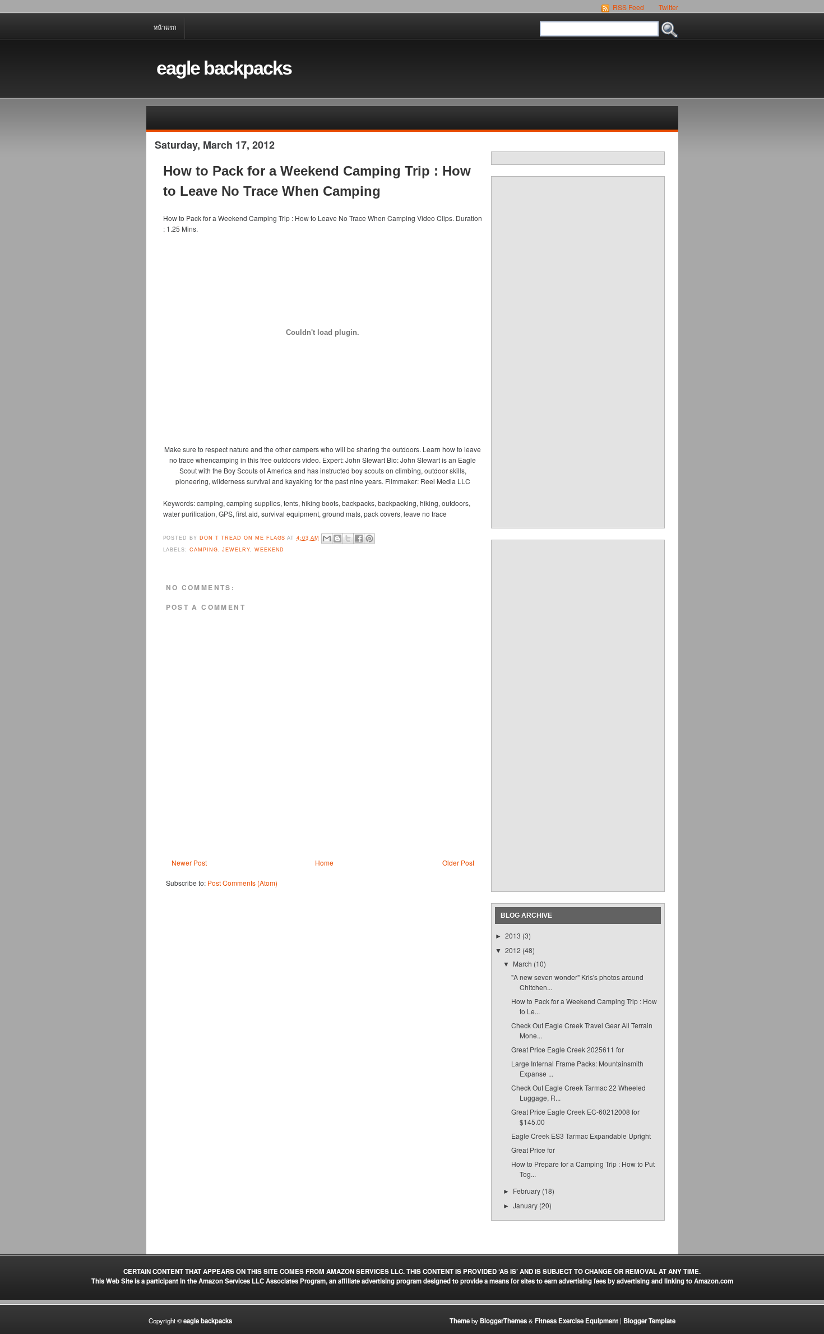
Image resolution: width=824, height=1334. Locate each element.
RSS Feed (627, 7)
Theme (460, 1321)
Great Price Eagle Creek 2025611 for (567, 1049)
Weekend (269, 550)
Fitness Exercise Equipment (576, 1321)
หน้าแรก (165, 27)
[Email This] (326, 538)
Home (324, 862)
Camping (203, 550)
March (523, 963)
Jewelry (236, 550)
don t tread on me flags (243, 538)
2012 (513, 950)
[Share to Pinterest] (369, 538)
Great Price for (533, 1149)
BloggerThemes (503, 1321)
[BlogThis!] (337, 538)
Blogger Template (649, 1321)
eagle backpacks (223, 68)
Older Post (458, 862)
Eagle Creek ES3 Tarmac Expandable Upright (581, 1135)
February (527, 1190)
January (526, 1205)
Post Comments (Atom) (242, 882)
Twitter (667, 7)
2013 (513, 935)
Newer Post (189, 862)
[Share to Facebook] (358, 538)
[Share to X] (348, 538)
